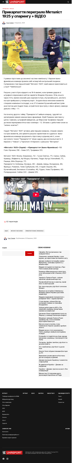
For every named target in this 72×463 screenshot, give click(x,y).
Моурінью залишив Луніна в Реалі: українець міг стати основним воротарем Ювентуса (51, 319)
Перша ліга (6, 8)
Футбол (12, 8)
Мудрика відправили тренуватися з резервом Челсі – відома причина (51, 298)
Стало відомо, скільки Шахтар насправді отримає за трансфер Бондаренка (50, 303)
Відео (6, 230)
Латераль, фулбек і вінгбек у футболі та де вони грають (53, 343)
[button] (3, 2)
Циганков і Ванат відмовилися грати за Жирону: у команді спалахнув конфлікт (53, 314)
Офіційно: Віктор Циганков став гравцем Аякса (50, 253)
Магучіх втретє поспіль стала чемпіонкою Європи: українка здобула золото (52, 325)
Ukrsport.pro (6, 428)
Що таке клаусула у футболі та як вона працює (53, 287)
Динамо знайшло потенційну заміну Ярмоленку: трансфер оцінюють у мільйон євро (51, 262)
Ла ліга (4, 417)
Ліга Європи (6, 405)
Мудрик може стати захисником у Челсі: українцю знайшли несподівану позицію (52, 331)
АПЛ (3, 411)
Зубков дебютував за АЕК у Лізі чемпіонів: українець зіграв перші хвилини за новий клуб (51, 309)
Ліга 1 (4, 420)
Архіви (67, 428)
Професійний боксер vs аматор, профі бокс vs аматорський (52, 282)
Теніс (60, 396)
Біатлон (41, 393)
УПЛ (3, 408)
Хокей (60, 399)
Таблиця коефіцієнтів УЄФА (10, 396)
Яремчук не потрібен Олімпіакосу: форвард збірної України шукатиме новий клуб (51, 292)
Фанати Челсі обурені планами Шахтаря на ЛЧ (53, 352)
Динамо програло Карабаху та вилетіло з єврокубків (53, 361)
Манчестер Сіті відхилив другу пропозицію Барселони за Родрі (50, 374)
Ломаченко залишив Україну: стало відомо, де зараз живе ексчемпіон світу (53, 257)
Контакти (5, 431)
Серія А (4, 423)
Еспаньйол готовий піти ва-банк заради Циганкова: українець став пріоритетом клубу (53, 338)
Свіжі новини (44, 247)
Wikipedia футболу (8, 399)
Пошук (29, 253)
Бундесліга (5, 414)
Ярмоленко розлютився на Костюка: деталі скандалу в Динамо (52, 356)
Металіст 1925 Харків (17, 230)
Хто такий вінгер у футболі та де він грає (51, 347)
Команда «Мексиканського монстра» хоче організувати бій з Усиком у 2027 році (52, 273)
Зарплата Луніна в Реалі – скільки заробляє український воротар (51, 278)
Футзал (25, 393)
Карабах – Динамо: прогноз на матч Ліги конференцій (53, 370)
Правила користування (9, 437)
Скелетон (61, 402)
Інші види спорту (64, 393)
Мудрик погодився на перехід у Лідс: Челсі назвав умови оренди (52, 268)
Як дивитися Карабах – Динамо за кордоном (51, 365)
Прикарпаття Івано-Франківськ (35, 230)
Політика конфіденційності (10, 434)
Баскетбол (50, 393)
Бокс (33, 393)
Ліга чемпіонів (6, 402)
